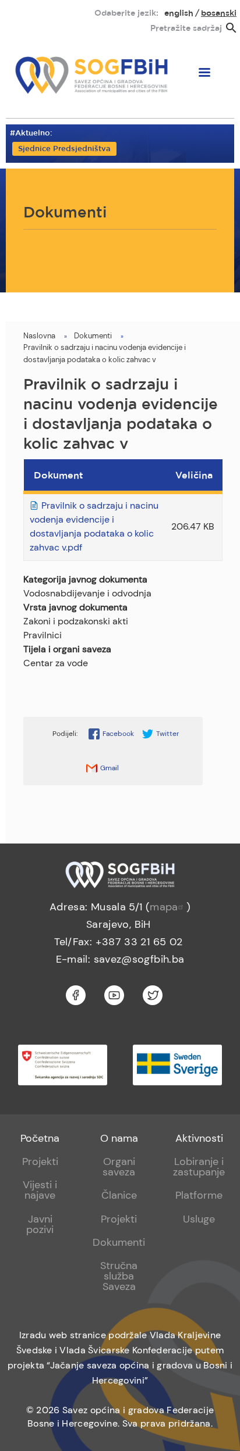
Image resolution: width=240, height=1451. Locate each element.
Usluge (199, 1219)
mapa (164, 907)
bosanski (219, 13)
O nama (119, 1138)
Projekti (40, 1161)
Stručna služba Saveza (118, 1276)
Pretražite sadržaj (186, 28)
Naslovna (39, 336)
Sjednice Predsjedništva (64, 149)
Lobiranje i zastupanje (199, 1167)
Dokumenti (93, 336)
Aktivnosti (199, 1138)
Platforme (199, 1195)
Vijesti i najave (40, 1190)
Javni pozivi (40, 1224)
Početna (39, 1138)
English (178, 13)
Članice (119, 1195)
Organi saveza (119, 1167)
